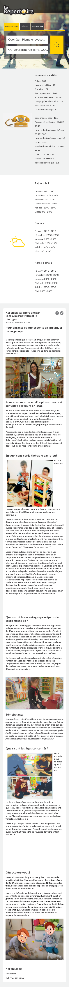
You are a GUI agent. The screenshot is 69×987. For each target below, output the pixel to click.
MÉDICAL (25, 26)
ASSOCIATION (37, 26)
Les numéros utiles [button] (46, 74)
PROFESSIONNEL (11, 26)
